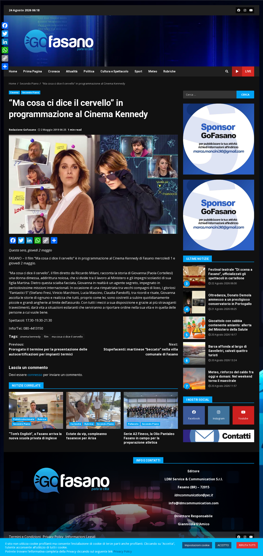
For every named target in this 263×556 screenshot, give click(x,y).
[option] (218, 278)
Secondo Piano (30, 92)
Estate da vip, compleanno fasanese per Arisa (93, 410)
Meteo (152, 71)
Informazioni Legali (80, 536)
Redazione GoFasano (22, 129)
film (46, 336)
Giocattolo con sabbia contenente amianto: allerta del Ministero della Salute (194, 327)
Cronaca (54, 71)
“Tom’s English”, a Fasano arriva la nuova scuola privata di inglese (36, 410)
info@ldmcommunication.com (194, 503)
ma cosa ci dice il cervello (67, 336)
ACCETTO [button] (223, 545)
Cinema (14, 92)
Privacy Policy (53, 536)
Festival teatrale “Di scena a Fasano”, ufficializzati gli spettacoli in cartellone (194, 276)
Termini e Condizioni (25, 536)
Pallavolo (133, 423)
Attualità (71, 71)
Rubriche (169, 71)
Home (13, 71)
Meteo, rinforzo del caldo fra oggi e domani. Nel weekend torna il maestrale (194, 379)
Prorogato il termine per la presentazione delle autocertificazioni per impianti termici (48, 349)
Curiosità (75, 423)
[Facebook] (5, 25)
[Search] (226, 71)
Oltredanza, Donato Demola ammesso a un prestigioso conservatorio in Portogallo (194, 302)
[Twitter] (5, 34)
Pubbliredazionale (23, 419)
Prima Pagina (32, 71)
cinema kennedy (30, 336)
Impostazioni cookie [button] (197, 545)
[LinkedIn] (5, 42)
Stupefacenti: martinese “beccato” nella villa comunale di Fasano (141, 349)
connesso (35, 374)
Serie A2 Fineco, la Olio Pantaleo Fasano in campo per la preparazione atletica (151, 410)
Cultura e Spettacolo (114, 71)
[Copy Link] (5, 58)
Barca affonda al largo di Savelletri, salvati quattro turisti (194, 353)
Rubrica (42, 419)
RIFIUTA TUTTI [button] (247, 545)
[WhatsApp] (5, 50)
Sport (138, 71)
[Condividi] (5, 66)
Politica (89, 71)
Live (248, 71)
